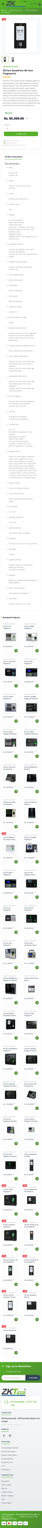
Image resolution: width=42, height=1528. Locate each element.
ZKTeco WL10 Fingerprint (28, 909)
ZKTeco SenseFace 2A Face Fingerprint (31, 1226)
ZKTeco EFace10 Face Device (31, 979)
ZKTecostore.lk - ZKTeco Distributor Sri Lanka (20, 1514)
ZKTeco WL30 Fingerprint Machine (10, 1155)
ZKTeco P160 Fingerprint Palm (29, 874)
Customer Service (6, 1492)
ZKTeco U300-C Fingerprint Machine (31, 733)
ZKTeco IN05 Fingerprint (28, 662)
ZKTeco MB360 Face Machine (30, 768)
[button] (31, 3)
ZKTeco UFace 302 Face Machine (9, 768)
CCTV (3, 1466)
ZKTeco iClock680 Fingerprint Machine (31, 698)
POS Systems (5, 1470)
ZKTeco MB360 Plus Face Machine (30, 1190)
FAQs (3, 1499)
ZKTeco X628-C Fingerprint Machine (10, 733)
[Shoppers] (11, 4)
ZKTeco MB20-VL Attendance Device (9, 1014)
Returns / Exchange (7, 1496)
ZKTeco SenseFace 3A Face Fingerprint (10, 1261)
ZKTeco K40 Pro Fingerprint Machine (31, 1120)
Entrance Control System (9, 1455)
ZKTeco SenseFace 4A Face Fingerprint (31, 1261)
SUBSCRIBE (33, 1378)
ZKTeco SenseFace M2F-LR (30, 1296)
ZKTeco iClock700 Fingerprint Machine (10, 1085)
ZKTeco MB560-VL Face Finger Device (9, 838)
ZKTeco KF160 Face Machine (30, 803)
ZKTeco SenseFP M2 (9, 1330)
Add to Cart (22, 134)
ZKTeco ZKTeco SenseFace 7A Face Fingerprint (9, 1296)
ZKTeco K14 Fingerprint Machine (10, 1120)
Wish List (4, 1488)
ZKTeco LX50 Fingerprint (7, 944)
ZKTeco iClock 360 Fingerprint (9, 662)
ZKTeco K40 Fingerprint (7, 627)
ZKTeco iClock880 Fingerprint (30, 838)
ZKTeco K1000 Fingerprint (8, 1190)
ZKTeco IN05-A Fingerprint (8, 874)
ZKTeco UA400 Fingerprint (8, 698)
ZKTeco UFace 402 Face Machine (30, 1085)
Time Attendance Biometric (9, 1448)
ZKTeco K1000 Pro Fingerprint (9, 1226)
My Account (5, 1481)
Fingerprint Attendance (16, 10)
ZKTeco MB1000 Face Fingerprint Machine (10, 979)
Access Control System (8, 1451)
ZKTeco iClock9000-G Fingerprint (10, 1050)
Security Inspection (7, 1459)
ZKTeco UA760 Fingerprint (29, 1014)
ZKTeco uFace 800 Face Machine (9, 803)
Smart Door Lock (6, 1462)
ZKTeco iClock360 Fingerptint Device (30, 1050)
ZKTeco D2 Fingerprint (7, 909)
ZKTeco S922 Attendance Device (30, 944)
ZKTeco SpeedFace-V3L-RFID (30, 1155)
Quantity (7, 125)
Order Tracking (6, 1485)
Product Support (6, 1503)
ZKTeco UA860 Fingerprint (29, 627)
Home (5, 10)
